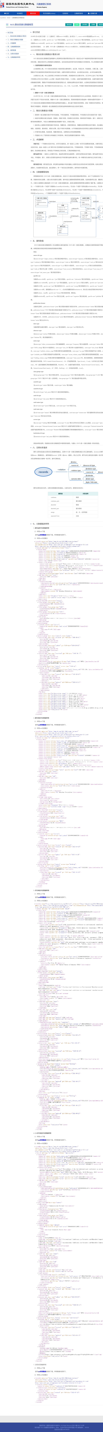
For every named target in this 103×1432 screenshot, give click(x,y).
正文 (77, 24)
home (8, 18)
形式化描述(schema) (49, 13)
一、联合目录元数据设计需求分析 (15, 36)
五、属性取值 (12, 50)
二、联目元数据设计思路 (15, 39)
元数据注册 (93, 13)
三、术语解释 (12, 43)
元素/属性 (84, 24)
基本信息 (69, 24)
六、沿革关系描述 (13, 54)
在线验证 (65, 13)
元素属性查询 (78, 13)
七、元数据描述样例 (14, 57)
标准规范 (20, 13)
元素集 (93, 24)
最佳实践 (33, 13)
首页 (7, 13)
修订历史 (10, 32)
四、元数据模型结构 (14, 46)
